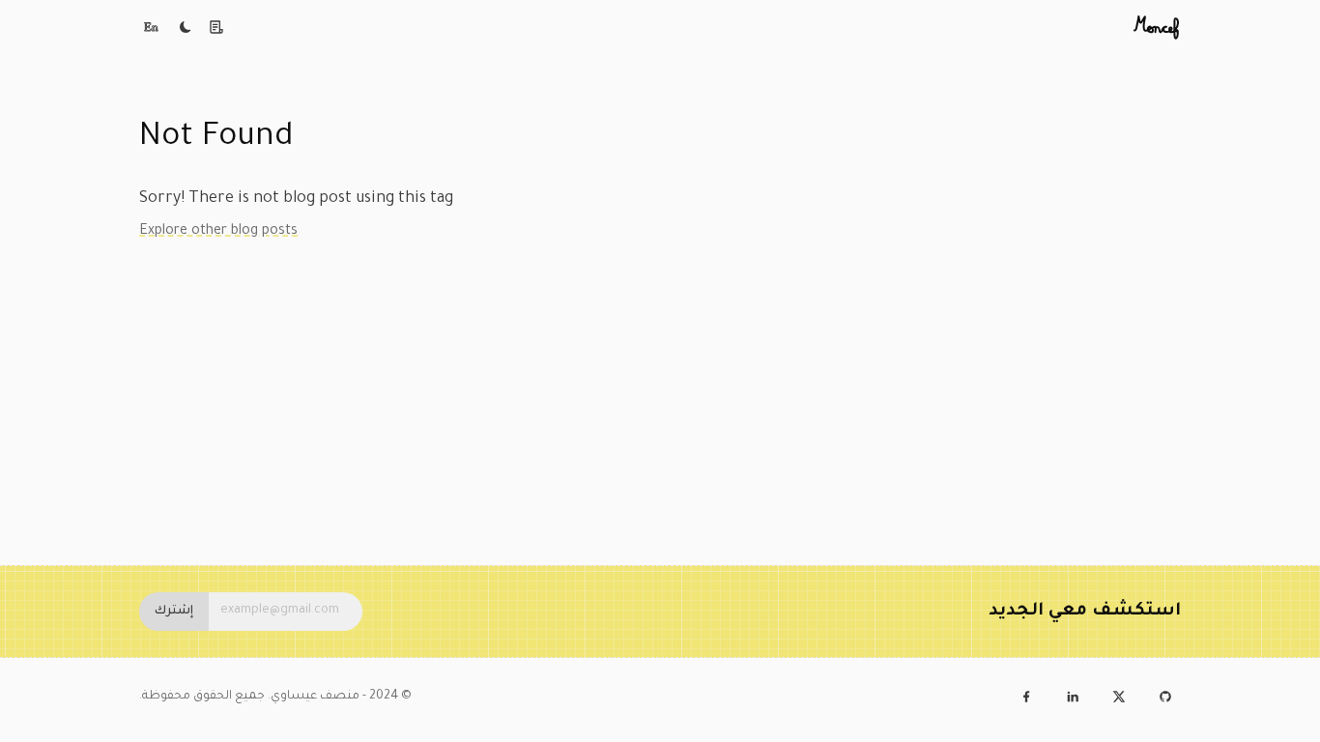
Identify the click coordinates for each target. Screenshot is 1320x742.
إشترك (174, 611)
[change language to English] (150, 27)
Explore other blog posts (218, 232)
